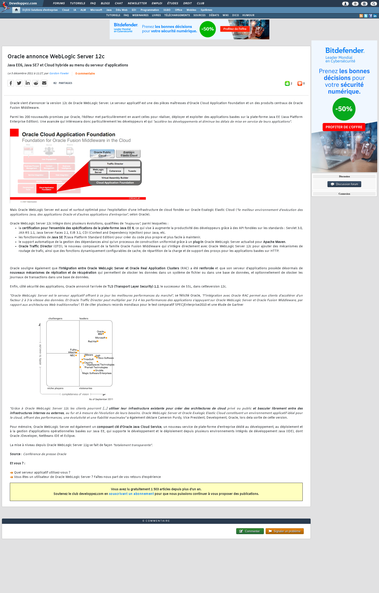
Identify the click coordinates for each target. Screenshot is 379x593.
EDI (134, 10)
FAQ (93, 3)
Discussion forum (346, 184)
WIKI (226, 15)
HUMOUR (248, 15)
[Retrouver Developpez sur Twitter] (366, 16)
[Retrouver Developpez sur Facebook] (370, 16)
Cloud (65, 10)
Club (200, 3)
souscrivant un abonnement (131, 494)
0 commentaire (85, 74)
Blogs (105, 3)
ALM (83, 10)
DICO (235, 15)
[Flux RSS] (361, 16)
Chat (118, 3)
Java (108, 10)
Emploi (156, 3)
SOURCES (199, 15)
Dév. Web (121, 10)
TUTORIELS (113, 15)
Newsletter (137, 3)
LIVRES (156, 15)
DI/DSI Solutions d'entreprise (40, 10)
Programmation (150, 10)
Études (172, 3)
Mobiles (191, 10)
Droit (187, 3)
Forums (58, 3)
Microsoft (96, 10)
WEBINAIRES (140, 15)
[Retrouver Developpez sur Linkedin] (375, 16)
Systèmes (206, 10)
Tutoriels (77, 3)
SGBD (167, 10)
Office (178, 10)
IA (74, 10)
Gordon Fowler (59, 73)
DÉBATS (214, 15)
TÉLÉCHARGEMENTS (177, 15)
